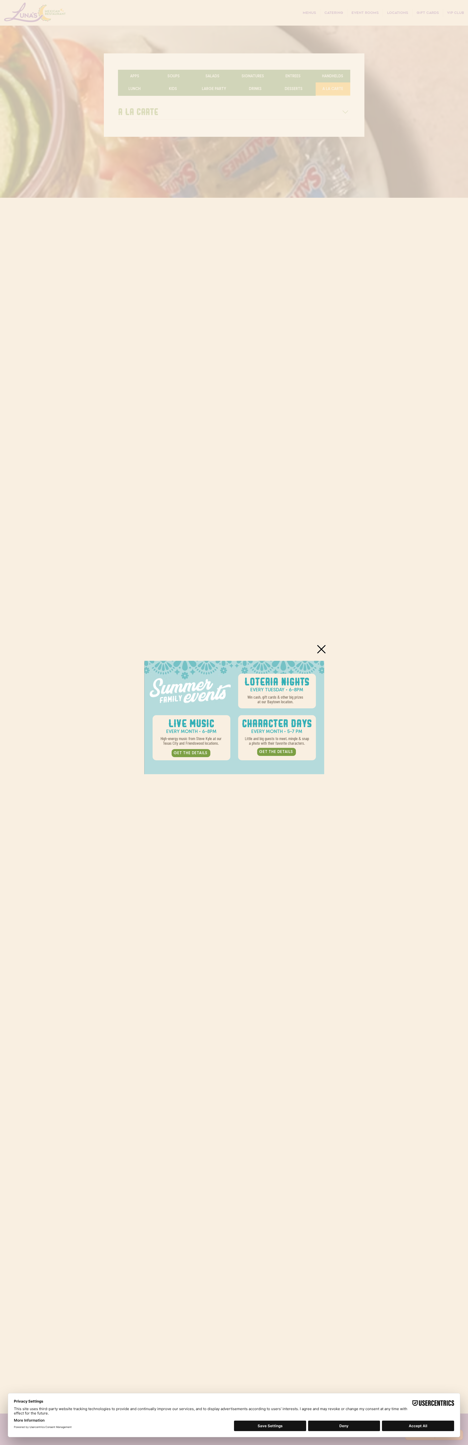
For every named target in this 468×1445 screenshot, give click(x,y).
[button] (321, 649)
